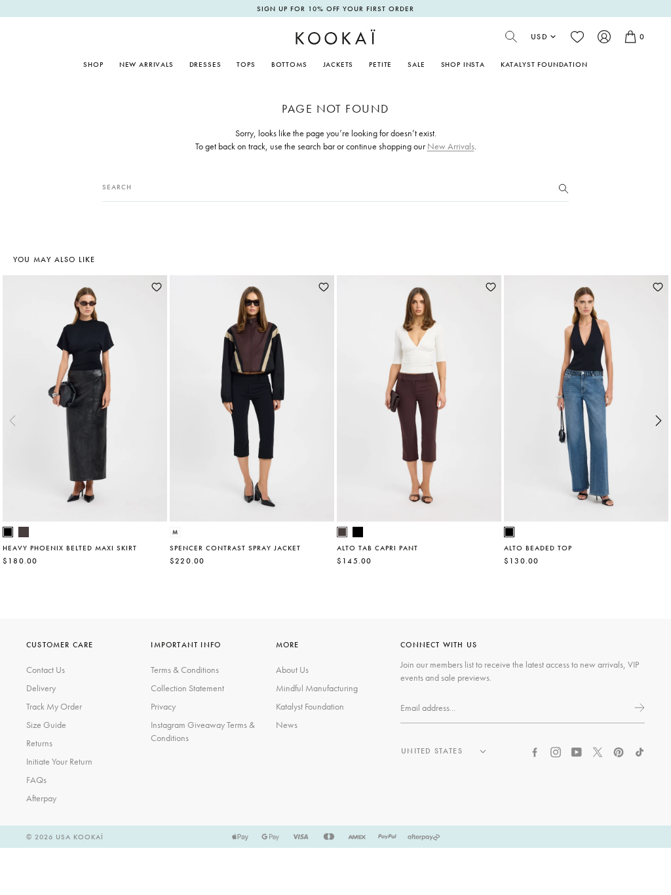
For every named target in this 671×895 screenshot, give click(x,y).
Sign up (638, 707)
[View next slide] (658, 420)
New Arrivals (146, 64)
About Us (292, 670)
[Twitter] (597, 751)
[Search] (563, 187)
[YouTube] (576, 751)
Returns (39, 743)
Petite (380, 64)
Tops (246, 64)
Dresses (205, 64)
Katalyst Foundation (544, 64)
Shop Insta (463, 64)
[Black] (8, 532)
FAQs (36, 780)
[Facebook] (534, 751)
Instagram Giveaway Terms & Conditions (203, 731)
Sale (416, 64)
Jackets (338, 64)
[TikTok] (639, 751)
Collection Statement (187, 688)
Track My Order (54, 706)
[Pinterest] (618, 751)
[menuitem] (146, 64)
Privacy (163, 706)
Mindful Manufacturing (317, 688)
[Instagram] (555, 751)
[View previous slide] (12, 420)
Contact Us (45, 670)
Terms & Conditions (185, 670)
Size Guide (46, 725)
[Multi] (175, 532)
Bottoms (289, 64)
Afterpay (41, 798)
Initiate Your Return (59, 761)
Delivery (41, 688)
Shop (93, 64)
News (286, 725)
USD (539, 36)
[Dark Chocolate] (23, 532)
